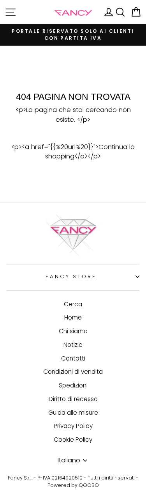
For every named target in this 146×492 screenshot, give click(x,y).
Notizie (73, 345)
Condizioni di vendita (73, 372)
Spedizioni (73, 385)
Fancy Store (71, 276)
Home (73, 317)
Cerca (73, 304)
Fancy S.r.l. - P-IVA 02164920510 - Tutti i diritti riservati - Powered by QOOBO (73, 481)
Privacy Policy (73, 426)
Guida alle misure (73, 413)
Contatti (73, 358)
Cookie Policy (73, 439)
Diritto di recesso (73, 399)
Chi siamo (73, 331)
